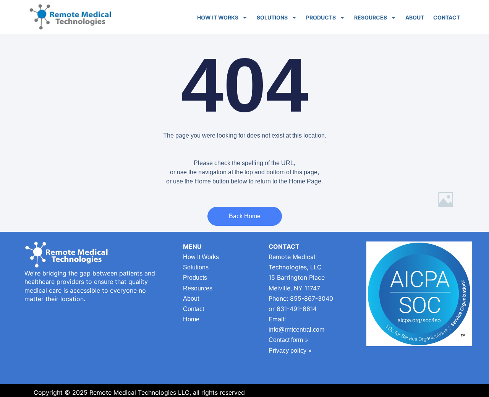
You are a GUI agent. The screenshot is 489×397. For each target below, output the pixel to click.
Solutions (272, 17)
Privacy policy (287, 350)
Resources (370, 17)
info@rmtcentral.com (296, 329)
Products (321, 17)
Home (191, 319)
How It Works (217, 17)
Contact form (286, 340)
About (414, 17)
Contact (446, 17)
